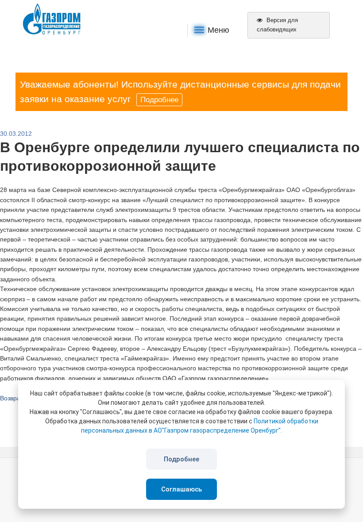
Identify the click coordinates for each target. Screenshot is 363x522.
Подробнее (159, 100)
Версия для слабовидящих (277, 25)
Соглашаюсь (181, 489)
